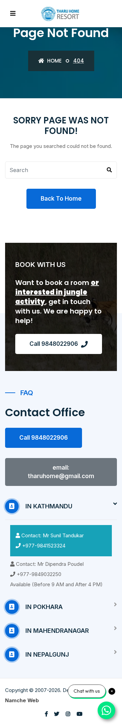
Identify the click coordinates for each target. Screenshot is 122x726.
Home (54, 60)
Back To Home (61, 198)
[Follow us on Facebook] (46, 714)
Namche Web (22, 700)
